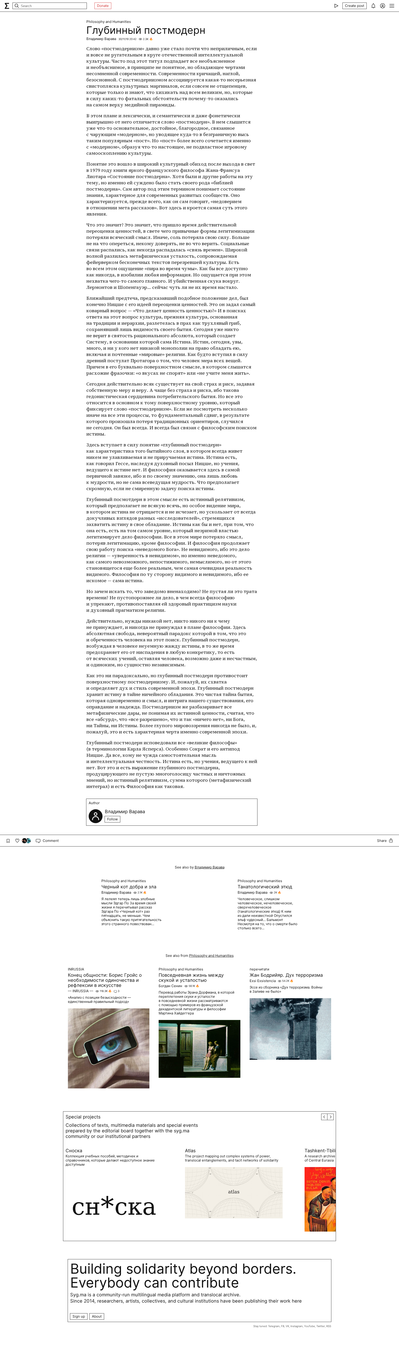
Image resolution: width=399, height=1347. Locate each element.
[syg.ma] (7, 6)
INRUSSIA (76, 969)
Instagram (296, 1326)
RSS (328, 1326)
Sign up (79, 1316)
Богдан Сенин (170, 986)
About (97, 1316)
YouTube (309, 1326)
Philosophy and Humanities (108, 22)
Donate (103, 5)
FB (282, 1326)
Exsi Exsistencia (263, 981)
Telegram (274, 1326)
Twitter (320, 1326)
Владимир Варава (101, 39)
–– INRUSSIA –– (80, 991)
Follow (112, 819)
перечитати (259, 969)
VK (287, 1326)
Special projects (83, 1117)
